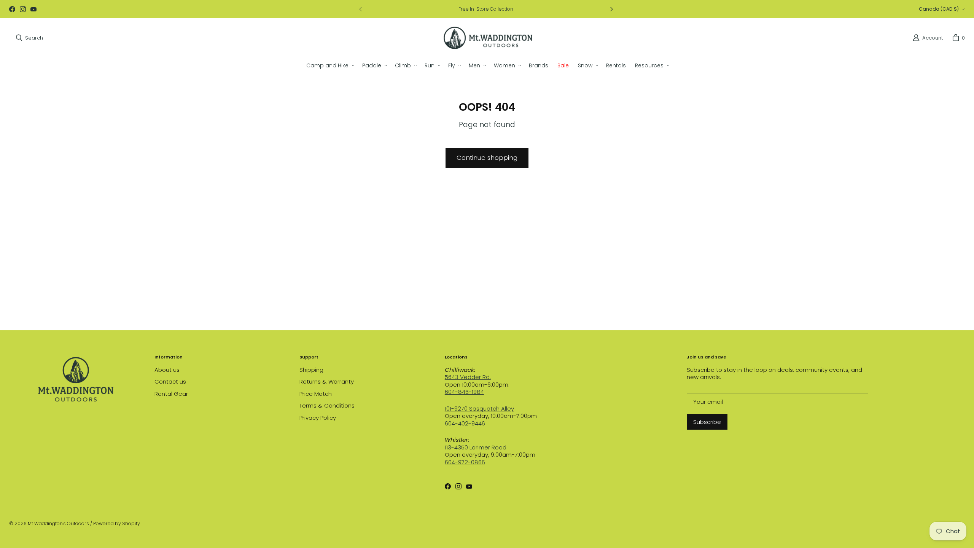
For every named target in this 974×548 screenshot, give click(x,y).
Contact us (170, 382)
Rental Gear (171, 394)
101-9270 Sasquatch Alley (479, 409)
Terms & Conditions (327, 405)
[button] (330, 65)
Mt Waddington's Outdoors (58, 523)
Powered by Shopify (116, 523)
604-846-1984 (464, 392)
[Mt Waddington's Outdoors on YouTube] (33, 9)
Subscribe (707, 422)
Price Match (315, 394)
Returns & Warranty (326, 382)
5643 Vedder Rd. (468, 377)
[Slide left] (360, 9)
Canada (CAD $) (939, 9)
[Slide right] (611, 9)
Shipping (311, 370)
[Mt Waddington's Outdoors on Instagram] (23, 9)
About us (167, 370)
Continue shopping (487, 157)
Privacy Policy (317, 418)
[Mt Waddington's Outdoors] (488, 38)
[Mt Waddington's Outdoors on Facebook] (12, 9)
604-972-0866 (465, 462)
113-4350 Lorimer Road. (476, 447)
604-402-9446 (465, 423)
